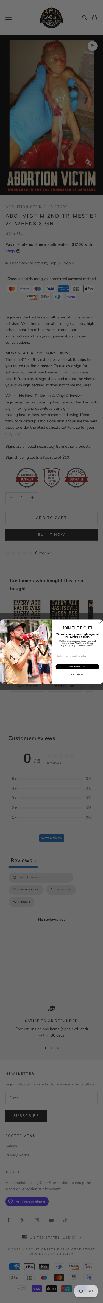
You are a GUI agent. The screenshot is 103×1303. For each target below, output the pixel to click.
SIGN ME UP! (77, 667)
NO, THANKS (77, 674)
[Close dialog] (100, 622)
